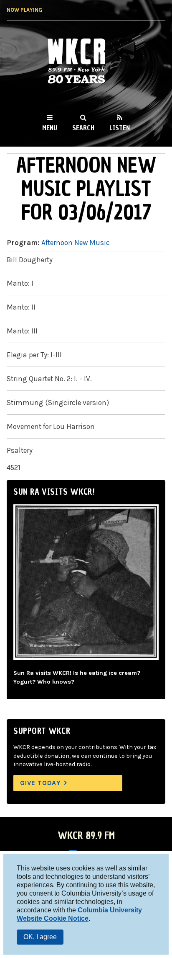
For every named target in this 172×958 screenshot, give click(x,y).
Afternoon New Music (75, 242)
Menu (49, 127)
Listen (119, 127)
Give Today (40, 783)
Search (83, 127)
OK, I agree (40, 936)
